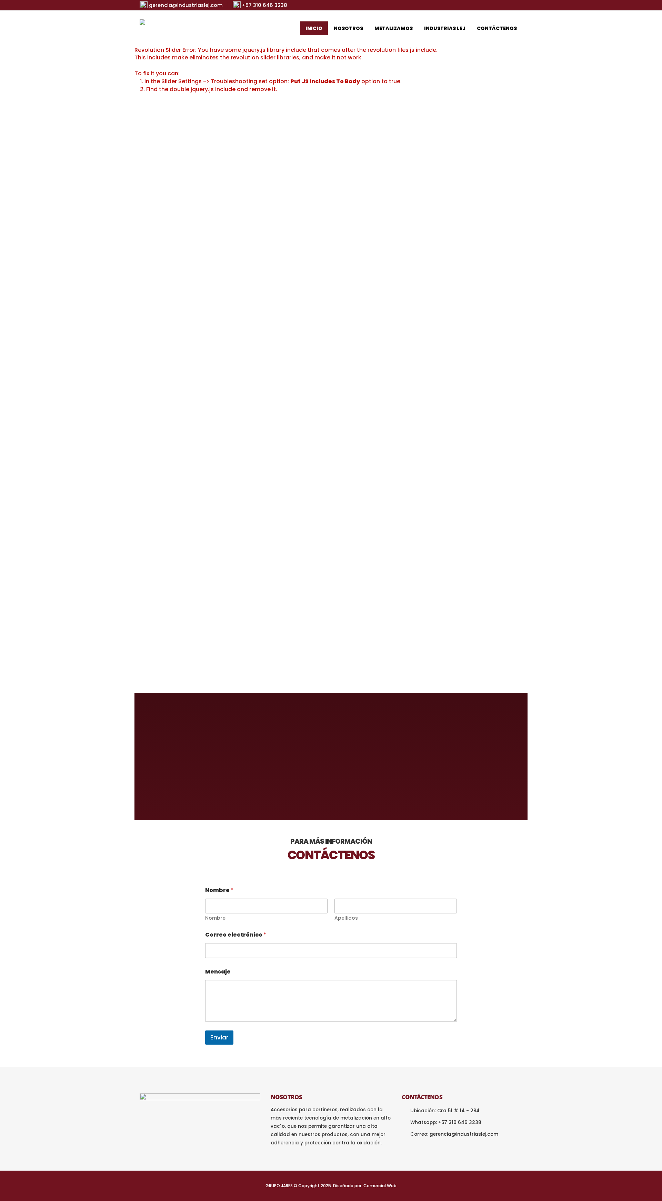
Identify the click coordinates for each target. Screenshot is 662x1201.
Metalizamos (393, 28)
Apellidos (346, 918)
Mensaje (218, 971)
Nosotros (348, 28)
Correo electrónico (235, 934)
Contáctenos (497, 28)
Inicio (313, 28)
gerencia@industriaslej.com (464, 1134)
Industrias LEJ (444, 28)
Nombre (215, 918)
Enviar (219, 1037)
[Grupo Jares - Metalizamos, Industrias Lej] (183, 28)
